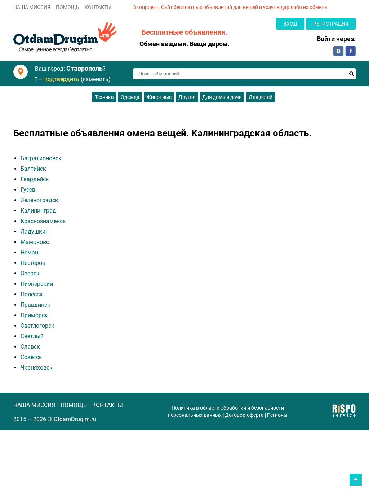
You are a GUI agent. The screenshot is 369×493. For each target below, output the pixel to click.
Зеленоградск (39, 200)
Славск (30, 346)
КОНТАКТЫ (98, 7)
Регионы (277, 415)
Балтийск (33, 168)
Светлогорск (37, 325)
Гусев (28, 189)
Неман (29, 252)
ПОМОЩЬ (67, 7)
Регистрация (330, 24)
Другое (186, 97)
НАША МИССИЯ (31, 7)
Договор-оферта (244, 415)
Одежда (130, 97)
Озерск (30, 273)
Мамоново (35, 242)
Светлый (32, 336)
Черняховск (37, 367)
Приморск (34, 315)
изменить (95, 79)
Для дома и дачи (222, 97)
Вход (290, 24)
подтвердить (62, 79)
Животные (159, 97)
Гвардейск (35, 179)
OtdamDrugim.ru (75, 419)
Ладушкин (35, 231)
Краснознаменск (43, 221)
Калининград (38, 210)
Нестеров (33, 262)
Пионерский (37, 283)
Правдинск (35, 304)
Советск (31, 357)
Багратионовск (41, 158)
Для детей (260, 97)
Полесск (32, 294)
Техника (104, 97)
